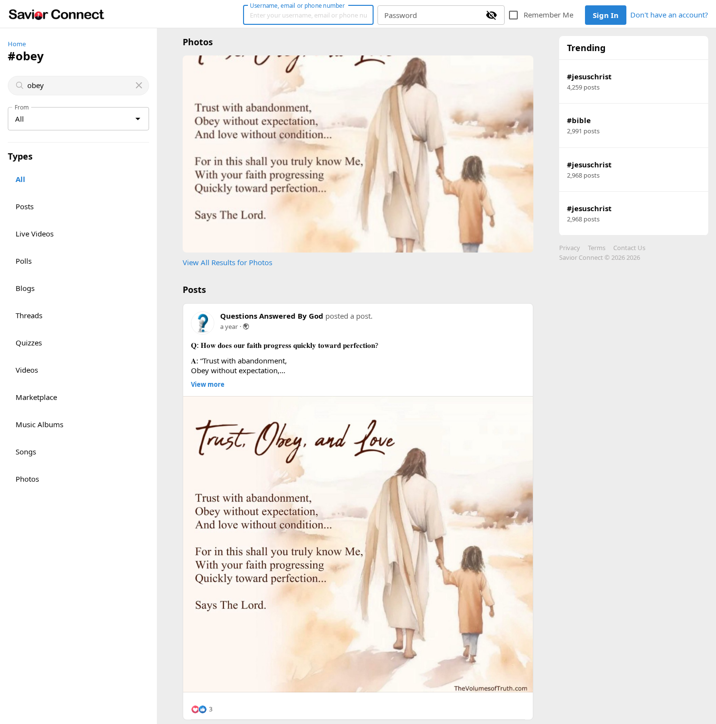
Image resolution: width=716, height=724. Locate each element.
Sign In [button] (606, 15)
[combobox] (79, 85)
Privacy (569, 247)
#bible (579, 120)
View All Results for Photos (227, 262)
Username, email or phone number (297, 5)
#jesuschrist (589, 76)
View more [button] (208, 384)
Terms (596, 247)
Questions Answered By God (271, 316)
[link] (56, 14)
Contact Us (629, 247)
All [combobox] (19, 119)
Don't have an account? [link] (669, 14)
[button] (201, 709)
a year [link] (229, 326)
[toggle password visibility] (491, 15)
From (22, 107)
